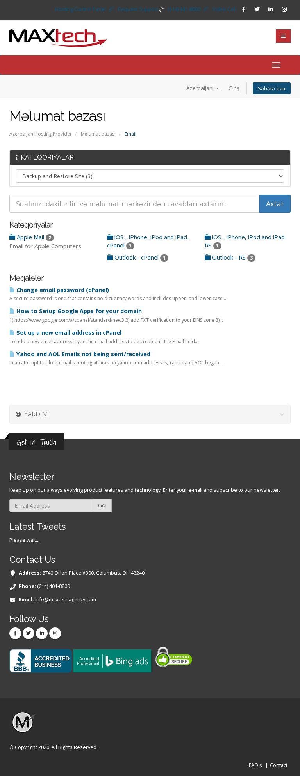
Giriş (234, 87)
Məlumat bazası (98, 134)
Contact (279, 765)
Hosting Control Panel (80, 9)
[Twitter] (257, 9)
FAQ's (255, 765)
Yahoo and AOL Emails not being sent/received (82, 354)
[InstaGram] (284, 9)
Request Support (138, 9)
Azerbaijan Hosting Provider (40, 134)
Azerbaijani (200, 87)
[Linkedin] (271, 9)
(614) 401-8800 (184, 9)
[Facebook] (243, 9)
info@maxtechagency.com (65, 599)
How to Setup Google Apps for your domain (78, 311)
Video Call (224, 9)
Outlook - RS (232, 257)
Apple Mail (33, 237)
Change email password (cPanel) (62, 290)
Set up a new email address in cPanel (68, 332)
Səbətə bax (272, 88)
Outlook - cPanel (139, 257)
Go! (102, 505)
